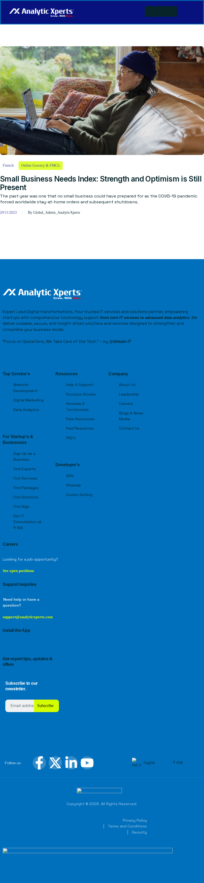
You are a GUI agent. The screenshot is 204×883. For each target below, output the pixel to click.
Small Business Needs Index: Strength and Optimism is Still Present (101, 183)
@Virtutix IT (120, 341)
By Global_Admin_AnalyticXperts (54, 213)
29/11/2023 (8, 213)
